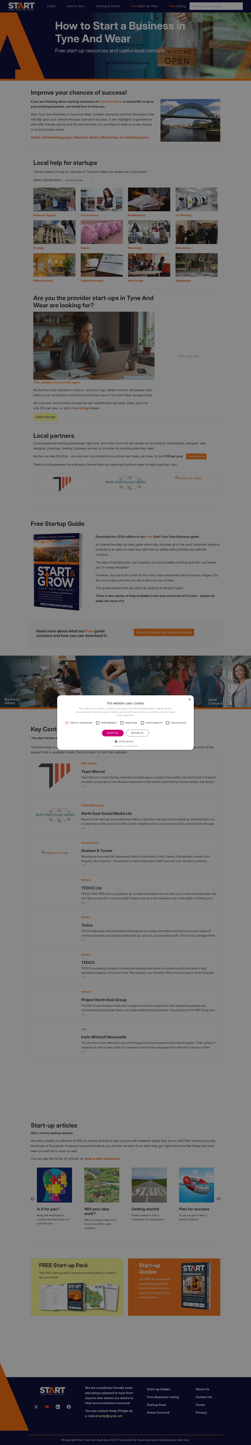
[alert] (125, 722)
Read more (129, 715)
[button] (66, 723)
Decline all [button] (137, 732)
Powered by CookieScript (125, 746)
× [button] (189, 699)
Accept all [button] (112, 732)
